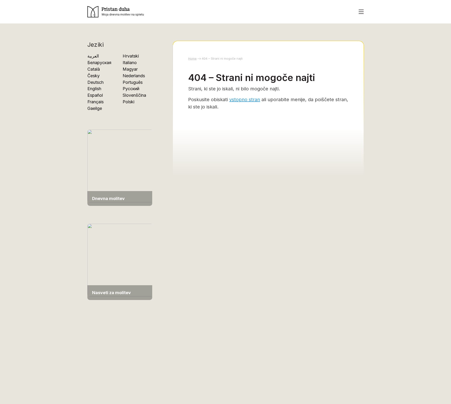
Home (192, 58)
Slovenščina (134, 95)
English (94, 88)
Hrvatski (131, 56)
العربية (93, 56)
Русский (131, 88)
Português (133, 82)
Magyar (130, 69)
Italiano (130, 62)
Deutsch (95, 82)
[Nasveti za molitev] (120, 259)
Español (95, 95)
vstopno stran (244, 99)
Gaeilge (94, 108)
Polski (128, 101)
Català (93, 69)
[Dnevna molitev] (120, 165)
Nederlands (134, 75)
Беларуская (99, 62)
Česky (93, 75)
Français (95, 101)
